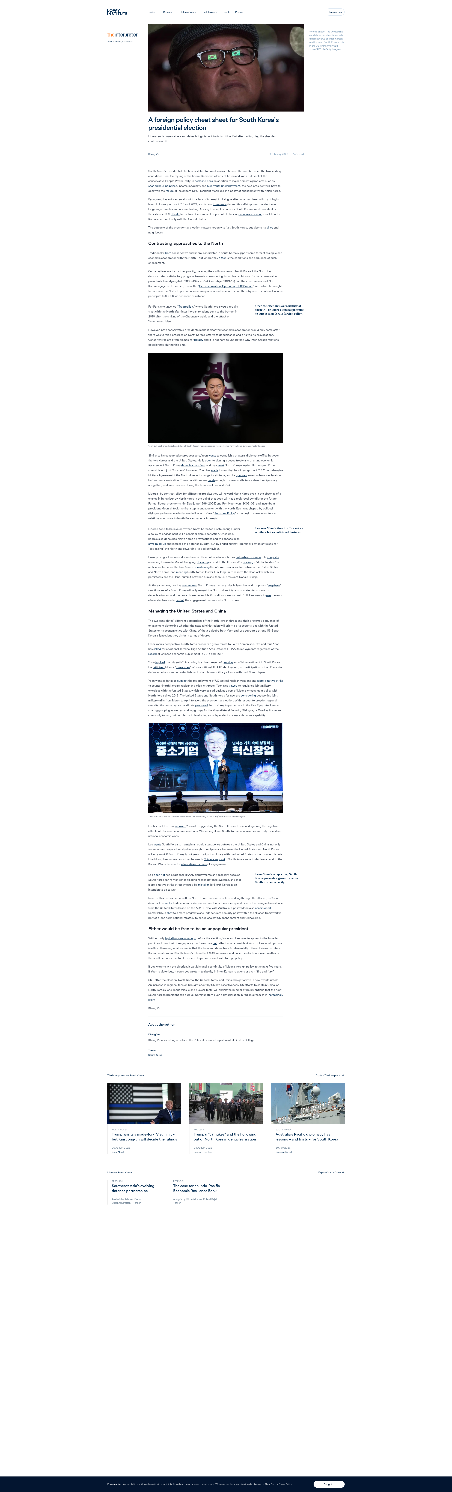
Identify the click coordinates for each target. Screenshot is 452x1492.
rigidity (198, 339)
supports (273, 557)
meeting (181, 572)
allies (270, 227)
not (215, 943)
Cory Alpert (118, 1152)
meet (221, 465)
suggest (182, 680)
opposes (241, 475)
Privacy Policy (285, 1484)
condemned (189, 585)
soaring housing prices (162, 186)
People (239, 12)
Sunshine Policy (225, 513)
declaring (203, 562)
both (168, 253)
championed (263, 908)
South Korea (114, 41)
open (208, 460)
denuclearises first (193, 465)
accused (180, 826)
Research (168, 12)
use (268, 595)
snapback (274, 585)
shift (170, 913)
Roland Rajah (210, 1199)
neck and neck (204, 181)
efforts (175, 214)
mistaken (204, 884)
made (214, 470)
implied (160, 662)
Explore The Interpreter (328, 1075)
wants (212, 455)
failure (170, 191)
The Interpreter (209, 12)
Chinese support (214, 859)
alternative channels (194, 864)
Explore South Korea (329, 1172)
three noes (183, 667)
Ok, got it (329, 1484)
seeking (248, 562)
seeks (168, 903)
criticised (159, 667)
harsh (211, 480)
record (152, 654)
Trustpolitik (186, 306)
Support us (335, 12)
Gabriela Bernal (284, 1152)
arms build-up (157, 543)
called (157, 649)
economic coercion (250, 214)
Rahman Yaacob (133, 1199)
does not (159, 874)
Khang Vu (153, 154)
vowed (233, 685)
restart (180, 600)
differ (222, 258)
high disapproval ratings (180, 938)
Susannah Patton (121, 1202)
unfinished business (248, 557)
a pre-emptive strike (270, 680)
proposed (201, 705)
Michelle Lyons (194, 1199)
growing (228, 662)
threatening (220, 204)
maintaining (202, 567)
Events (226, 12)
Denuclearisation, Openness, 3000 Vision (225, 286)
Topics (151, 12)
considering (248, 695)
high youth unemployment (223, 186)
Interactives (187, 12)
